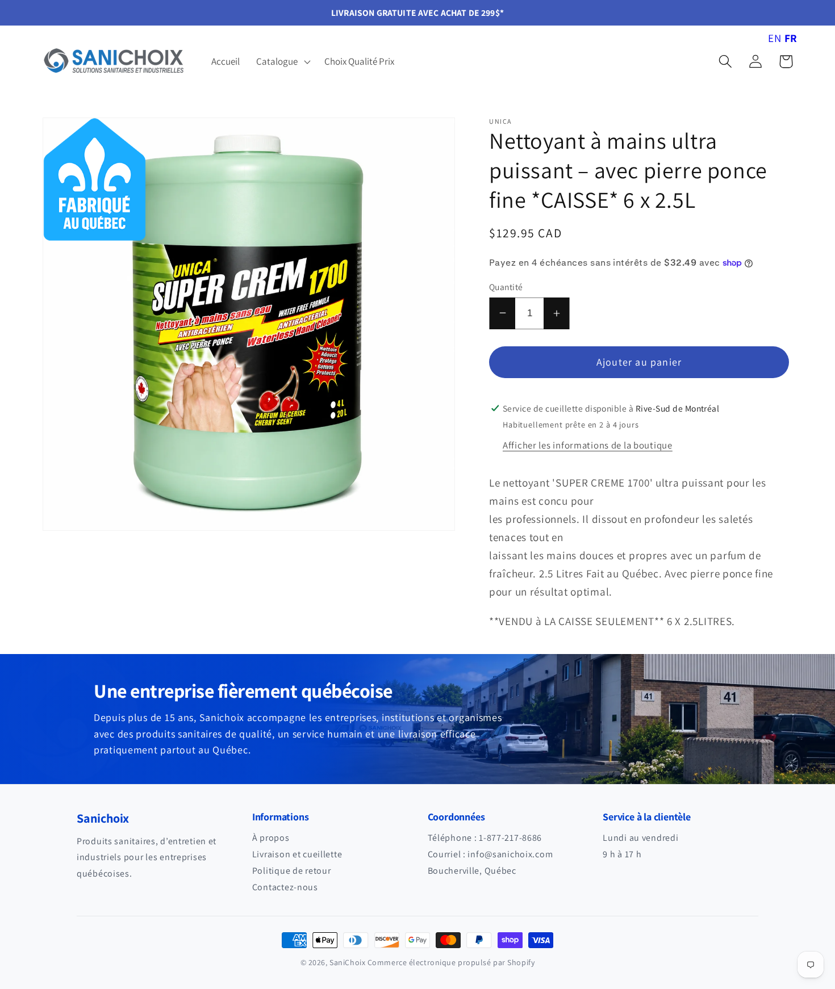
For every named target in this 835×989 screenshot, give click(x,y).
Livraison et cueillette (297, 854)
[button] (282, 61)
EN (774, 38)
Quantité (506, 286)
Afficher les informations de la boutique (588, 445)
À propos (271, 838)
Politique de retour (291, 871)
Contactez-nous (285, 887)
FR (791, 38)
